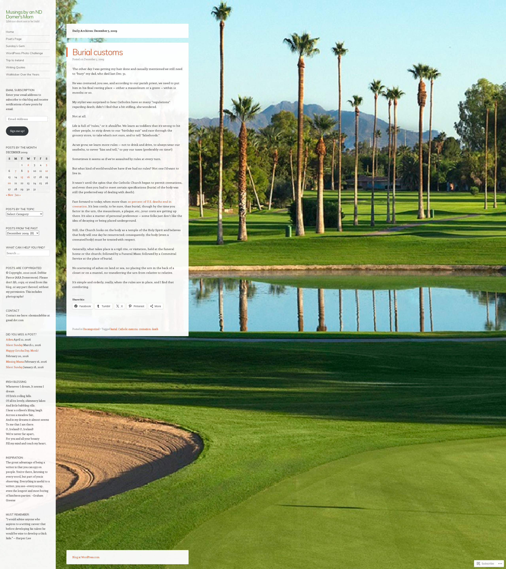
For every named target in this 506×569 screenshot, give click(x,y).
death (155, 329)
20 (9, 183)
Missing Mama (15, 361)
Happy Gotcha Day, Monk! (22, 350)
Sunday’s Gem (15, 46)
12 (46, 171)
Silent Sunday (14, 345)
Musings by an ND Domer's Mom (24, 14)
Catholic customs (128, 329)
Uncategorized (91, 329)
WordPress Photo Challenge (24, 53)
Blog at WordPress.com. (86, 557)
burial (113, 329)
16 (28, 177)
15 (22, 177)
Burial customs (97, 52)
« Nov (9, 195)
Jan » (18, 195)
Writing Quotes (15, 67)
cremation (145, 329)
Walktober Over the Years (22, 74)
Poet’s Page (14, 39)
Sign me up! (17, 131)
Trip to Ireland (15, 60)
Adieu (9, 339)
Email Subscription (20, 90)
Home (10, 32)
